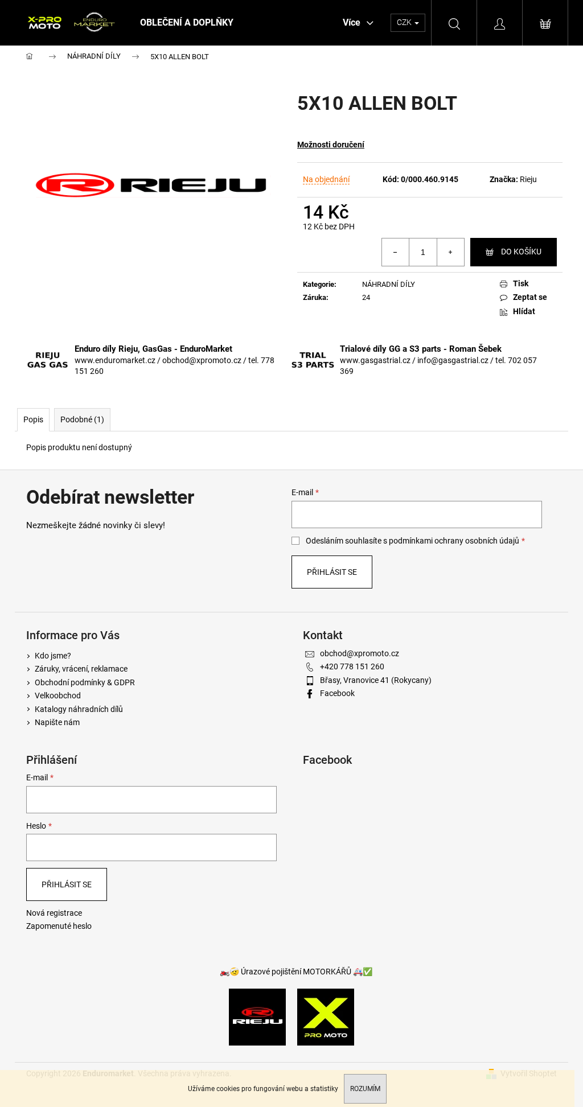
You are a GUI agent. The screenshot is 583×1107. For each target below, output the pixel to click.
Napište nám (57, 722)
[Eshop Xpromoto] (325, 1016)
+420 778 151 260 (352, 666)
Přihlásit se (332, 572)
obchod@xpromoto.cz (359, 653)
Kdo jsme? (53, 655)
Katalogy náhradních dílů (79, 709)
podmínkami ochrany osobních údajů (454, 540)
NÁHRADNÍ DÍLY (388, 284)
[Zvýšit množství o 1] (450, 252)
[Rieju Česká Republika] (257, 1016)
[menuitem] (187, 23)
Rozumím (365, 1089)
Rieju (528, 179)
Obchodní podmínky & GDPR (85, 682)
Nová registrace (54, 912)
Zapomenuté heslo (59, 926)
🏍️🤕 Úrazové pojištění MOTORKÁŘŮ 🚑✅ (296, 971)
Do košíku (521, 251)
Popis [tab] (33, 419)
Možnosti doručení (330, 144)
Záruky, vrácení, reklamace (81, 668)
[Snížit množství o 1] (395, 252)
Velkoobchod (58, 695)
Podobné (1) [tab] (82, 419)
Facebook (337, 693)
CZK (405, 22)
